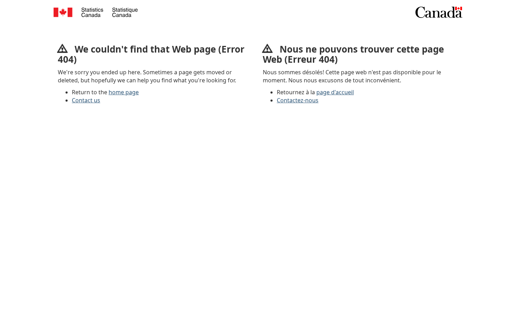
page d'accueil (335, 92)
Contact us (86, 100)
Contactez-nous (297, 100)
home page (124, 92)
